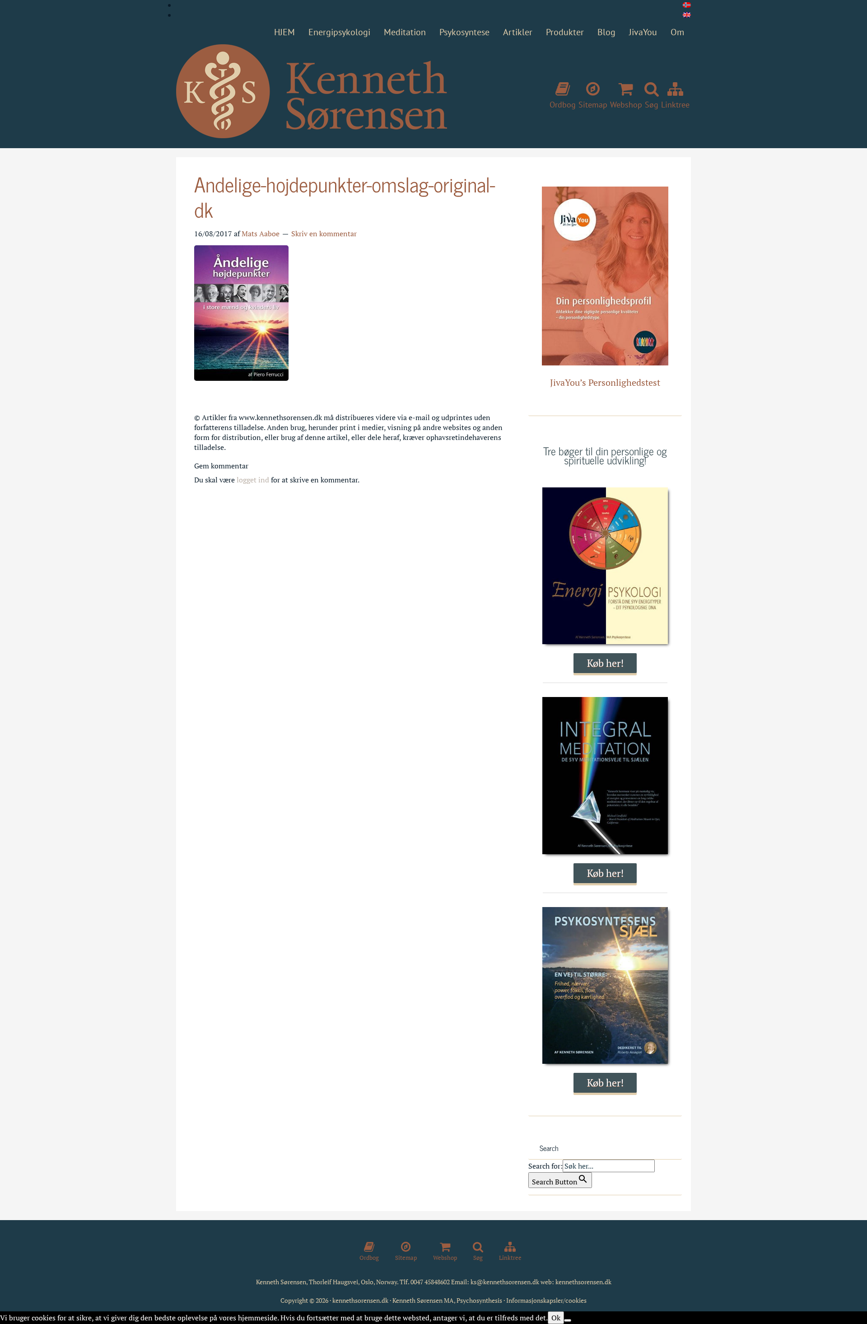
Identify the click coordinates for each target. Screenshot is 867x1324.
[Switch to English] (687, 15)
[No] (567, 1320)
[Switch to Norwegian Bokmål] (687, 5)
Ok (555, 1318)
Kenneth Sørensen (311, 91)
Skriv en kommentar (324, 234)
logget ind (253, 480)
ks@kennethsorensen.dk (505, 1281)
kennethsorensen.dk (583, 1281)
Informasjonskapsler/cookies (546, 1300)
